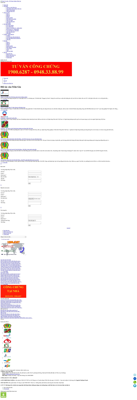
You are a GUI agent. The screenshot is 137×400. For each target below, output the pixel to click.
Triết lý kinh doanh (10, 10)
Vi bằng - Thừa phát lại (8, 34)
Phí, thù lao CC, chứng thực (12, 29)
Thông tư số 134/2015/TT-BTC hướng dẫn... (11, 306)
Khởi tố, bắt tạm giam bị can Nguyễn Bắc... (10, 276)
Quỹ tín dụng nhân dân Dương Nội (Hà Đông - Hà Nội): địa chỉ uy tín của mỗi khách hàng (21, 139)
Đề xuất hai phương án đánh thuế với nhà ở (10, 274)
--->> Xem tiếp (4, 99)
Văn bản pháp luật (10, 21)
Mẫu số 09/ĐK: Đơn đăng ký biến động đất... (11, 316)
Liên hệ (5, 52)
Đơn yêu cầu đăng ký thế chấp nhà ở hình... (10, 314)
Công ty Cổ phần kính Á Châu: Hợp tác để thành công (13, 107)
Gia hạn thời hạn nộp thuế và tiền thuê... (10, 277)
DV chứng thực (9, 26)
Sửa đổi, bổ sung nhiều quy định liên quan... (11, 270)
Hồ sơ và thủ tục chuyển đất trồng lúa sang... (11, 261)
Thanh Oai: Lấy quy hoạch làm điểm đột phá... (11, 266)
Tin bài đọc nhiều (4, 272)
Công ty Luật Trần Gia (11, 7)
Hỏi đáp (5, 40)
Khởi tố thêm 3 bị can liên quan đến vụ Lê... (10, 280)
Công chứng (9, 48)
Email (2, 173)
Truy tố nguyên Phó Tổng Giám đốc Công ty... (11, 281)
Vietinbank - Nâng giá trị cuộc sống (9, 118)
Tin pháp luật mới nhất (6, 259)
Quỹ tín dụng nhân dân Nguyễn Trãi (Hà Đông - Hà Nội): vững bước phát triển (18, 149)
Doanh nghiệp (9, 17)
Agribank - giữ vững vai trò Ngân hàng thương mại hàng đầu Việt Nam (17, 128)
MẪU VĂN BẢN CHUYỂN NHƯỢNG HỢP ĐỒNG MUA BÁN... (16, 318)
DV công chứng (10, 25)
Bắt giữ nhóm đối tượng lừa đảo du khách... (10, 279)
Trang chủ (5, 4)
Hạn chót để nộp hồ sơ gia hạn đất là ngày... (10, 262)
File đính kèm (4, 198)
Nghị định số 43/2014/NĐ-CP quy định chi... (11, 305)
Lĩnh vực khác (9, 20)
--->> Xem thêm (4, 271)
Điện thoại (3, 175)
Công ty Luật (6, 12)
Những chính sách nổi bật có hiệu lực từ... (10, 275)
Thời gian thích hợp (5, 220)
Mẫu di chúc (3, 312)
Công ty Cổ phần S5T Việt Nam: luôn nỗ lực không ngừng (14, 97)
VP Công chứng (7, 24)
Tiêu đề (2, 178)
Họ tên (3, 171)
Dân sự (8, 13)
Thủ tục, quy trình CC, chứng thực (14, 28)
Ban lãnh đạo (9, 53)
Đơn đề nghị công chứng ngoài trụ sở (9, 310)
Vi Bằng (8, 35)
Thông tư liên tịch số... (6, 303)
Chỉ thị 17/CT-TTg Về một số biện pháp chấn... (11, 300)
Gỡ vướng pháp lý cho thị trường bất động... (11, 265)
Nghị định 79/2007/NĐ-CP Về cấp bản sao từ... (11, 301)
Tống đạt (8, 39)
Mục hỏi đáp (3, 176)
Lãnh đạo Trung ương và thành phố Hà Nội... (11, 263)
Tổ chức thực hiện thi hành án (13, 37)
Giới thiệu (5, 6)
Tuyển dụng (9, 57)
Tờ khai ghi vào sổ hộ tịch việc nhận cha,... (10, 315)
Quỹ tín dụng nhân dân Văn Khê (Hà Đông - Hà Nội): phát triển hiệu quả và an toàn (20, 160)
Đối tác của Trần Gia (11, 55)
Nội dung (3, 180)
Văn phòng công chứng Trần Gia (13, 8)
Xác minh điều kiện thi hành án (13, 38)
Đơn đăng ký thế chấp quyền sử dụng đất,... (10, 311)
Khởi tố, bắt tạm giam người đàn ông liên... (10, 283)
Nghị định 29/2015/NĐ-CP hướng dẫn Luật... (11, 302)
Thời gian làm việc (10, 11)
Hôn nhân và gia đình (11, 19)
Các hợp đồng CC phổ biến (12, 30)
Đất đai (8, 16)
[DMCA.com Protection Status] (3, 397)
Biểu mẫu (8, 22)
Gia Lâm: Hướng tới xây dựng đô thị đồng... (11, 267)
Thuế (7, 49)
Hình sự (8, 15)
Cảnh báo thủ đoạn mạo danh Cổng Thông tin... (11, 307)
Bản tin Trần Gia (10, 56)
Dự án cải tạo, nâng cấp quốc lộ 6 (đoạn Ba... (11, 268)
